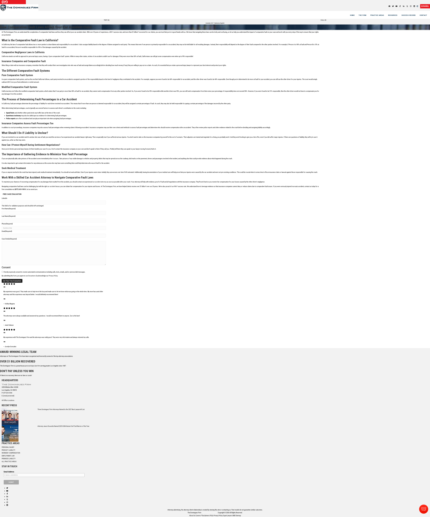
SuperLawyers (227, 516)
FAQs (211, 516)
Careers (198, 516)
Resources (393, 15)
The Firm (362, 15)
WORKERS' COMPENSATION (11, 453)
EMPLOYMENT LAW (8, 456)
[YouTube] (396, 6)
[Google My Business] (414, 6)
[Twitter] (393, 6)
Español (425, 6)
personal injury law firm (32, 366)
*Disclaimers (205, 516)
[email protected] (8, 396)
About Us (192, 516)
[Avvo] (418, 6)
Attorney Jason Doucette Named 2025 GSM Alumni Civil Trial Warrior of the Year (63, 426)
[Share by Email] (389, 6)
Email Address (9, 472)
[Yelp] (407, 6)
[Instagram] (410, 6)
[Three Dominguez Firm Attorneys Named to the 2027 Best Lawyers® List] (10, 416)
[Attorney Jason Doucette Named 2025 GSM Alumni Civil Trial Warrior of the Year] (10, 433)
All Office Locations (8, 400)
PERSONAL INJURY (8, 447)
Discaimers (32, 276)
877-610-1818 (16, 2)
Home (352, 15)
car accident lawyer (53, 186)
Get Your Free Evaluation (12, 281)
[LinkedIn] (403, 6)
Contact (423, 15)
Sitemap (238, 516)
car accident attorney (99, 182)
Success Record (409, 15)
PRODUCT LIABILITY (8, 450)
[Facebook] (400, 6)
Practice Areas (377, 15)
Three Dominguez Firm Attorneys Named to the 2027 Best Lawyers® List (61, 409)
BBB (234, 516)
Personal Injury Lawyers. (210, 513)
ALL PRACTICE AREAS (9, 462)
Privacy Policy (53, 276)
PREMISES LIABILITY (8, 459)
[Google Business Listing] (7, 505)
